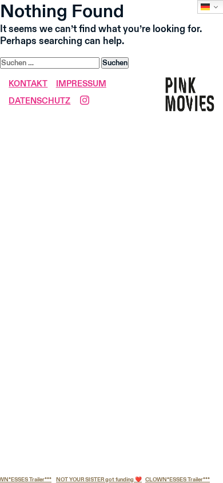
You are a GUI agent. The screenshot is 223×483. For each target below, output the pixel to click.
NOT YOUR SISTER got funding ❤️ (97, 479)
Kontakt (28, 84)
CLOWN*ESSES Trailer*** (176, 479)
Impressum (81, 84)
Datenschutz (39, 101)
